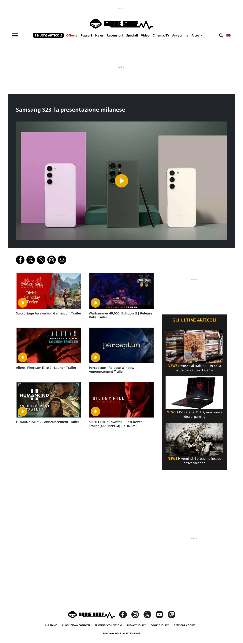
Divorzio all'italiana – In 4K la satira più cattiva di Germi (194, 368)
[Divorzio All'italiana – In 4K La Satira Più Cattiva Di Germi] (194, 346)
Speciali (132, 35)
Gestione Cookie (184, 625)
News (99, 35)
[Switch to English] (228, 35)
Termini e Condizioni (108, 625)
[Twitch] (171, 614)
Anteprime (180, 35)
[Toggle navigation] (15, 35)
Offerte (71, 35)
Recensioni (115, 35)
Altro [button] (196, 35)
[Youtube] (161, 614)
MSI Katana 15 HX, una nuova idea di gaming (194, 414)
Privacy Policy (136, 625)
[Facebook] (125, 614)
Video (145, 35)
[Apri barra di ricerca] (221, 35)
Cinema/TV (161, 35)
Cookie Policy (160, 625)
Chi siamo (51, 625)
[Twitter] (149, 614)
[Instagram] (137, 614)
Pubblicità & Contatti (76, 625)
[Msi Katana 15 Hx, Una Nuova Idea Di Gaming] (194, 392)
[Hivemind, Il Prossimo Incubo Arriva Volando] (194, 439)
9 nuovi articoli (48, 35)
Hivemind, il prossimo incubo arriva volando (194, 460)
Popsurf (86, 35)
